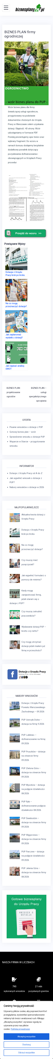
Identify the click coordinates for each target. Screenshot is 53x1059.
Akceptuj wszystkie (26, 1036)
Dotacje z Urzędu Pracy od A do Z (26, 473)
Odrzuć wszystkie (26, 1052)
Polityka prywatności (20, 1029)
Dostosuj (27, 1044)
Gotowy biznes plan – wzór (23, 432)
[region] (26, 1030)
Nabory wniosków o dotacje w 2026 (27, 487)
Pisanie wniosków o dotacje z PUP (26, 427)
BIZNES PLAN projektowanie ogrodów (13, 392)
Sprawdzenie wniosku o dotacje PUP (27, 436)
